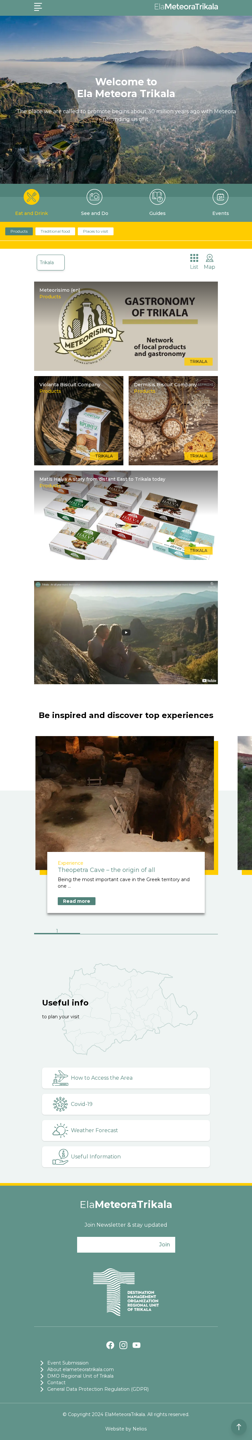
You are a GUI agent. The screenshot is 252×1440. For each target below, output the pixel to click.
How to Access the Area (102, 1078)
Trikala (47, 262)
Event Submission (68, 1363)
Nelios (140, 1429)
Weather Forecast (94, 1130)
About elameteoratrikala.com (80, 1369)
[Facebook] (110, 1345)
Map (209, 267)
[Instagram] (123, 1345)
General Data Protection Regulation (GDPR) (98, 1389)
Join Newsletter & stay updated (126, 1225)
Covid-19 (82, 1104)
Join (164, 1244)
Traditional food (55, 231)
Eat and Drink (31, 213)
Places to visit (95, 231)
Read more (76, 901)
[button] (57, 931)
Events (220, 213)
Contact (56, 1383)
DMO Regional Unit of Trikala (80, 1376)
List (194, 267)
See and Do (94, 213)
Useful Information (96, 1157)
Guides (157, 213)
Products (19, 231)
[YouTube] (136, 1345)
